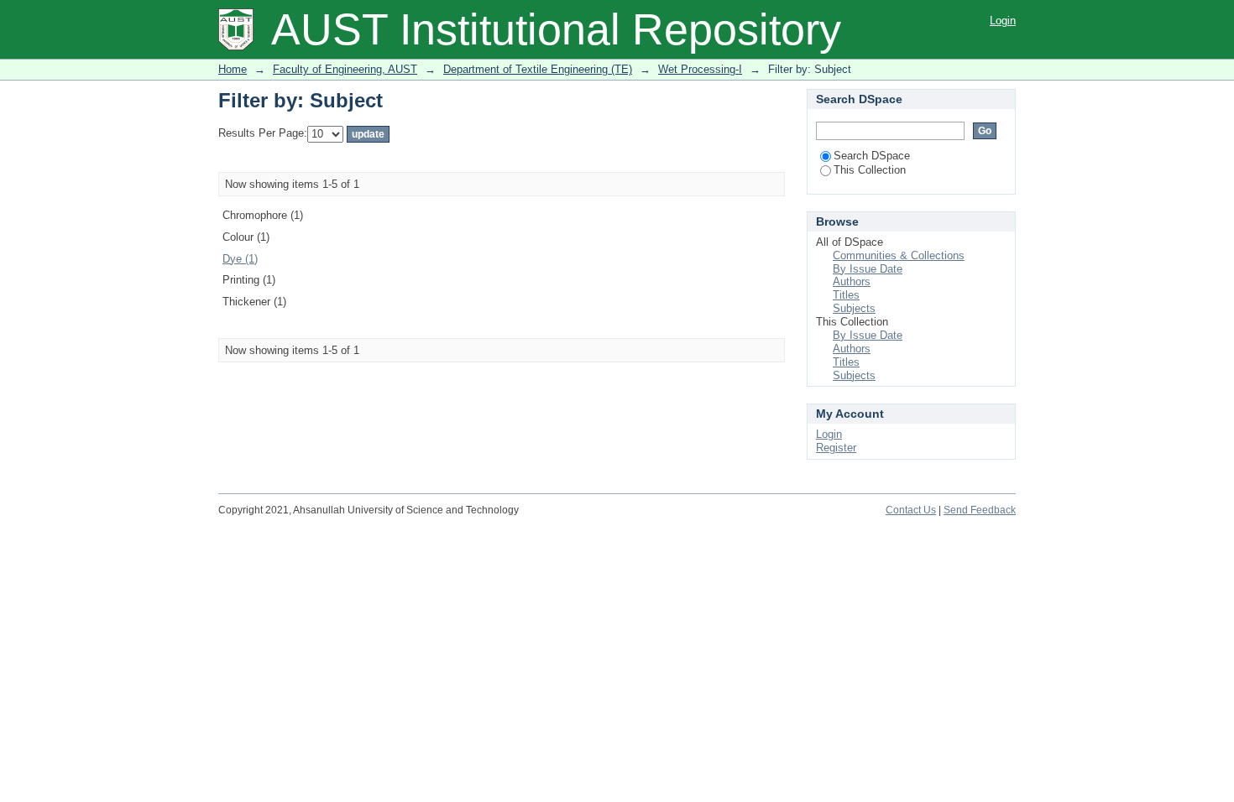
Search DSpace (872, 155)
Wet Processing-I (700, 69)
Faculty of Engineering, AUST (345, 69)
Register (836, 447)
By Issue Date (867, 269)
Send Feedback (980, 510)
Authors (852, 281)
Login (1003, 20)
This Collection (870, 170)
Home (232, 69)
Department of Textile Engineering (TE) (537, 69)
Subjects (854, 308)
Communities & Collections (899, 255)
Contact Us (911, 510)
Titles (846, 295)
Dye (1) (240, 259)
